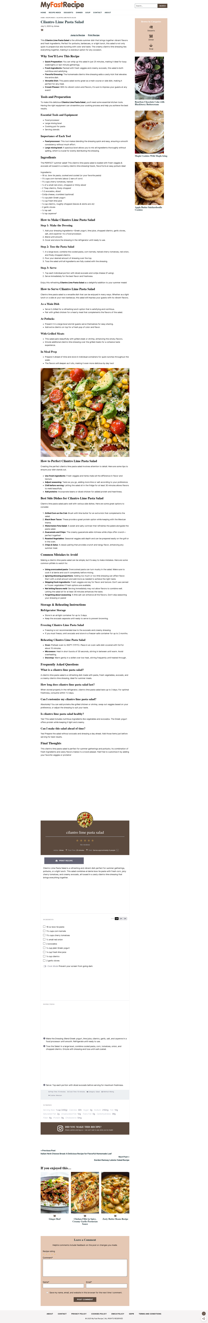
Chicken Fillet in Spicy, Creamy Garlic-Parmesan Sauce (85, 1221)
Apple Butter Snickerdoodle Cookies (148, 208)
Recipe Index (50, 17)
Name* (46, 1282)
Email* (89, 1282)
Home (43, 17)
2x (121, 918)
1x (116, 918)
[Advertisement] (85, 896)
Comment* (48, 1258)
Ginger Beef (54, 1219)
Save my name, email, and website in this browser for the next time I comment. (86, 1292)
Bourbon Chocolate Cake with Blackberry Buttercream (149, 103)
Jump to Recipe (77, 35)
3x (125, 918)
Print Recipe (94, 35)
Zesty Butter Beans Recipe (115, 1219)
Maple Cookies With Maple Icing (151, 155)
